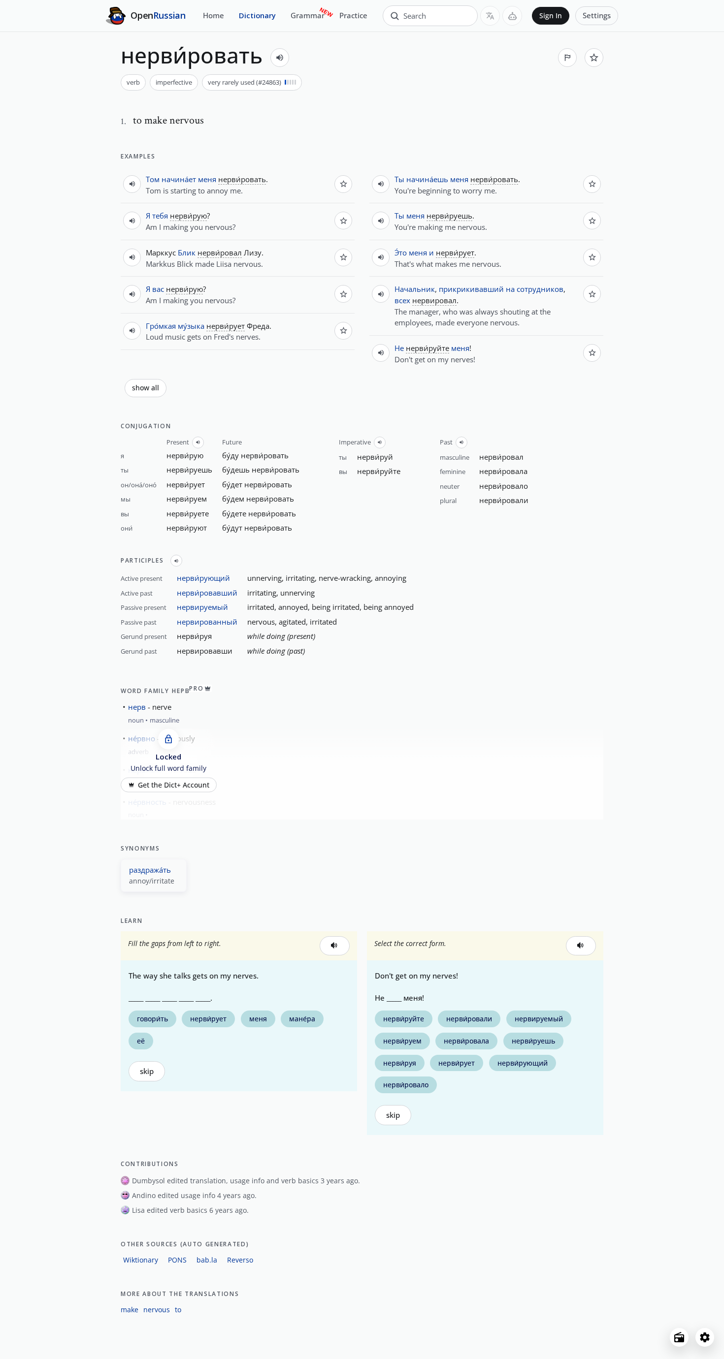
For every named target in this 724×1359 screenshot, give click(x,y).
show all (145, 387)
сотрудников (540, 289)
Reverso (240, 1259)
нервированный (207, 622)
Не (399, 348)
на (510, 289)
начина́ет (179, 179)
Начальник (415, 289)
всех (402, 300)
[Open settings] (704, 1337)
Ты (399, 179)
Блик (187, 252)
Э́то (401, 252)
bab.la (207, 1259)
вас (158, 289)
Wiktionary (140, 1259)
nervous (156, 1309)
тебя (160, 216)
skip (147, 1071)
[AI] (512, 16)
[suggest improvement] (567, 57)
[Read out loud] (279, 57)
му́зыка (191, 326)
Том (153, 179)
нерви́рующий (203, 578)
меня (207, 179)
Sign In (550, 15)
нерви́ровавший (207, 593)
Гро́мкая (161, 326)
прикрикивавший (471, 289)
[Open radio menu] (679, 1337)
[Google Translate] (490, 16)
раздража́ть (150, 870)
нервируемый (202, 607)
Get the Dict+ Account (173, 784)
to (178, 1309)
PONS (177, 1259)
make (129, 1309)
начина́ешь (427, 179)
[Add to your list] (594, 57)
